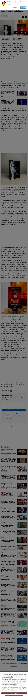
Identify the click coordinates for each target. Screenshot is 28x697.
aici (19, 681)
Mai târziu (15, 7)
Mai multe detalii (11, 677)
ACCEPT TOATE (14, 693)
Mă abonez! (23, 7)
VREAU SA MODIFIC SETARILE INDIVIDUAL (14, 695)
